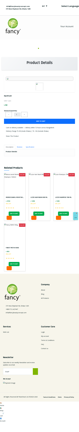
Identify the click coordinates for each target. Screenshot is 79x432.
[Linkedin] (20, 317)
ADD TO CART (40, 121)
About (43, 290)
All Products (45, 298)
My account (45, 336)
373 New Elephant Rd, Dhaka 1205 (18, 9)
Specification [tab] (30, 147)
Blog (42, 294)
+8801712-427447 (12, 309)
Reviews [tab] (19, 147)
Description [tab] (9, 147)
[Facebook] (42, 13)
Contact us (44, 348)
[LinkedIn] (49, 13)
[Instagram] (53, 13)
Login (43, 332)
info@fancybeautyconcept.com (18, 6)
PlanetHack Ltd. (23, 397)
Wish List (6, 332)
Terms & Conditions (47, 340)
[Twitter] (45, 13)
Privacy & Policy (69, 397)
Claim (60, 397)
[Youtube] (57, 13)
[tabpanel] (39, 45)
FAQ (42, 344)
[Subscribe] (35, 371)
